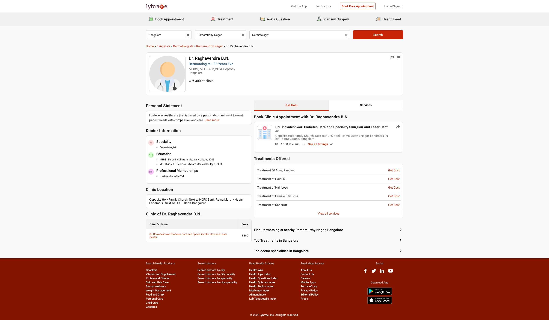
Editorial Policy (309, 294)
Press (304, 298)
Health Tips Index (260, 274)
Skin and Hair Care (157, 282)
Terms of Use (309, 286)
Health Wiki (256, 270)
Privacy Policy (309, 290)
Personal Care (154, 298)
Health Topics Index (261, 286)
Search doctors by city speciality (217, 282)
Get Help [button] (291, 105)
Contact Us (307, 274)
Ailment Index (257, 294)
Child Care (152, 302)
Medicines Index (259, 290)
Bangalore (163, 46)
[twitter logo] (373, 272)
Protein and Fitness (157, 278)
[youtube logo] (390, 272)
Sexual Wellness (156, 286)
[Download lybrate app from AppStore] (379, 303)
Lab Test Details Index (262, 298)
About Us (306, 270)
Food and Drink (155, 294)
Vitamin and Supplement (160, 274)
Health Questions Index (263, 278)
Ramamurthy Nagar (209, 46)
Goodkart (151, 270)
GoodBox (151, 306)
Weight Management (158, 290)
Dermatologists (183, 46)
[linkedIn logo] (382, 272)
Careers (306, 278)
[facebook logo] (365, 272)
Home (150, 46)
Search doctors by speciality (215, 278)
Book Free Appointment (358, 6)
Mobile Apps (308, 282)
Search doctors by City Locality (216, 274)
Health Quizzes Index (262, 282)
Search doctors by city (211, 270)
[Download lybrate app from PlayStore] (379, 294)
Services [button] (366, 105)
